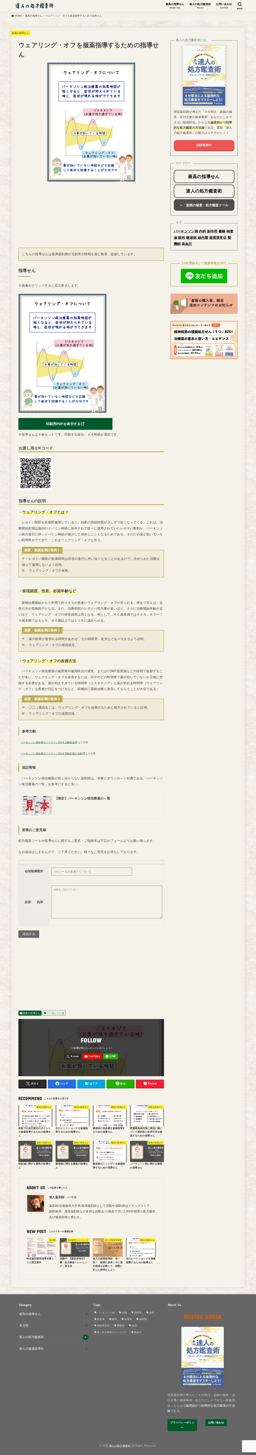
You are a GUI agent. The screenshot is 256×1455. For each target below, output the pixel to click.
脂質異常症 (218, 238)
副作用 (212, 231)
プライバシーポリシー (182, 1425)
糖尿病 (191, 238)
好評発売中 (204, 145)
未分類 (23, 1325)
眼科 (181, 238)
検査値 (101, 1319)
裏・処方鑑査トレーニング (112, 1332)
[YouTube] (92, 1056)
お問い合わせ (216, 1422)
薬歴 (134, 1325)
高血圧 (187, 244)
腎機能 (120, 1325)
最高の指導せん (20, 33)
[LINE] (110, 1056)
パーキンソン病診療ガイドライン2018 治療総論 (48, 742)
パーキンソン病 (55, 1013)
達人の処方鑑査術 (31, 1337)
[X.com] (72, 1056)
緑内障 (203, 238)
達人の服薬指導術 (31, 1348)
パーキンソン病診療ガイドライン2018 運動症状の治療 (51, 753)
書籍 (222, 231)
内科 (202, 231)
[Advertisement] (91, 213)
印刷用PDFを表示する (63, 424)
